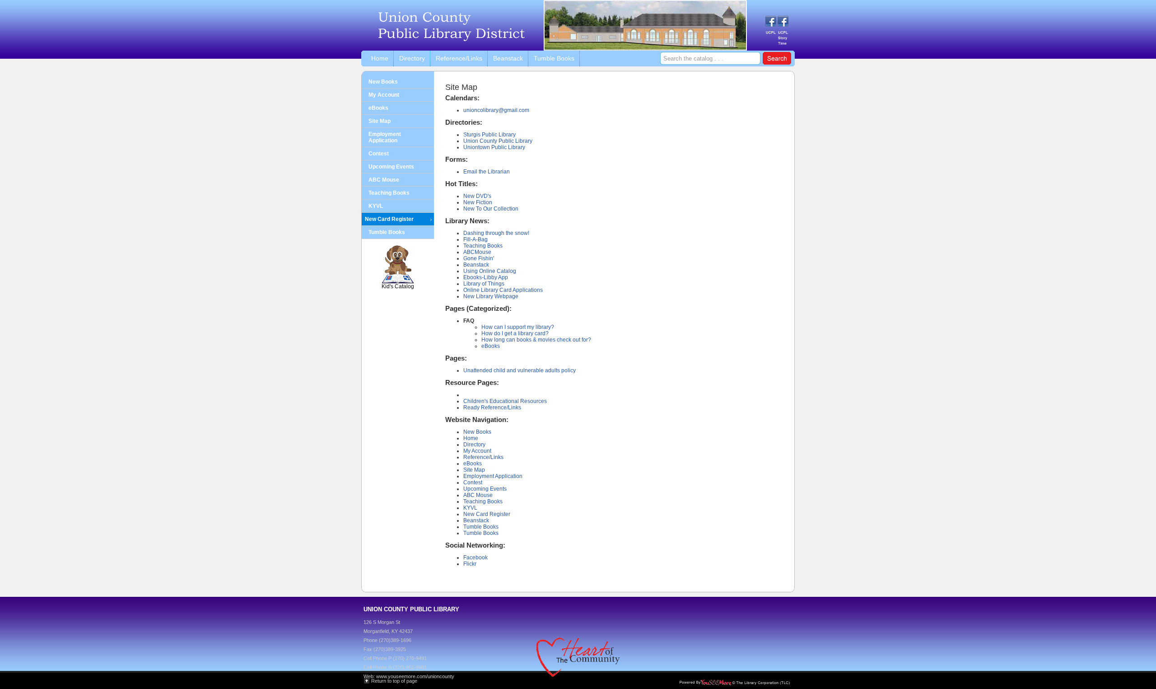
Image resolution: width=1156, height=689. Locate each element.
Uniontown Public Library (494, 147)
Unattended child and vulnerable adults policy (519, 370)
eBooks (490, 346)
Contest (472, 482)
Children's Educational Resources (505, 401)
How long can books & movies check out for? (536, 340)
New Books (477, 432)
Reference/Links (483, 457)
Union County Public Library (497, 141)
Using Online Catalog (489, 271)
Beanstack (476, 265)
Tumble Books (481, 527)
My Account (477, 451)
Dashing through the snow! (496, 233)
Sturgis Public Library (489, 134)
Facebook (475, 557)
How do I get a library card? (515, 333)
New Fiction (477, 202)
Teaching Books (483, 246)
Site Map (474, 470)
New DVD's (477, 196)
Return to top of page (394, 681)
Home (470, 438)
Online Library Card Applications (503, 290)
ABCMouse (477, 252)
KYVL (470, 508)
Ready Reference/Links (492, 407)
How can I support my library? (517, 327)
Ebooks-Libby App (485, 277)
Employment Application (492, 476)
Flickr (469, 564)
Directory (474, 444)
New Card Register (486, 514)
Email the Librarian (486, 172)
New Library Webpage (490, 296)
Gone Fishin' (478, 258)
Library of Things (483, 284)
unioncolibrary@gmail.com (496, 110)
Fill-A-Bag (475, 239)
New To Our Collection (490, 209)
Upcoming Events (485, 489)
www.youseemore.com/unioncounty (415, 676)
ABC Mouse (478, 495)
